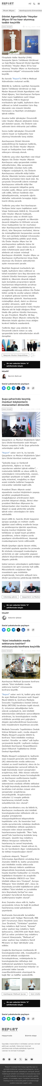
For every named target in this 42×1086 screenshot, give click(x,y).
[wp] (8, 388)
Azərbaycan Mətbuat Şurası (14, 994)
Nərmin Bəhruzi (14, 376)
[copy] (33, 388)
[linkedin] (23, 388)
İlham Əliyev (8, 11)
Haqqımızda (7, 1036)
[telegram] (13, 388)
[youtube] (32, 1059)
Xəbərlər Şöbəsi (14, 618)
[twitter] (18, 388)
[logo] (8, 3)
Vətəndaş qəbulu (10, 597)
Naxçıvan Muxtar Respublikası (15, 355)
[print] (28, 388)
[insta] (9, 1059)
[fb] (4, 388)
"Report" (16, 78)
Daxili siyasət (7, 27)
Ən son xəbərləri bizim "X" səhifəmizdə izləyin (18, 364)
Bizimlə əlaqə (31, 1036)
